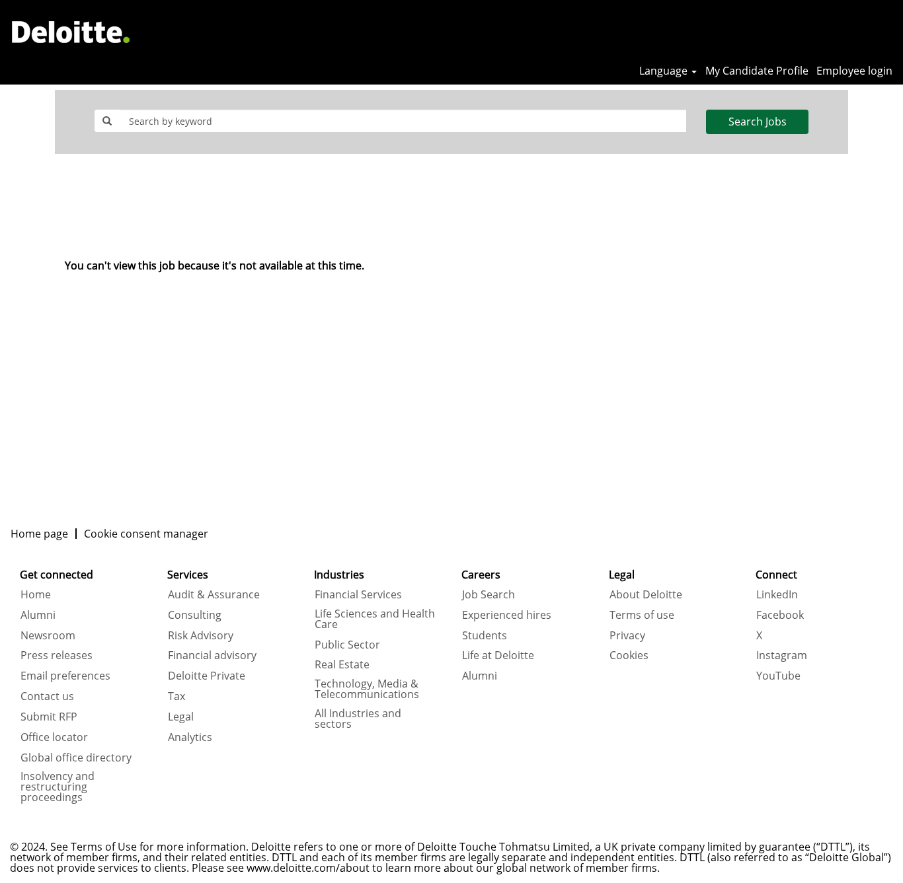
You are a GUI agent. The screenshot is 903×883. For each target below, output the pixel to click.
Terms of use (641, 615)
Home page (39, 533)
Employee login (854, 71)
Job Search (488, 594)
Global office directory (76, 757)
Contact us (47, 696)
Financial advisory (212, 655)
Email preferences (65, 676)
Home (35, 594)
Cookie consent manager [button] (146, 533)
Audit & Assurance (214, 594)
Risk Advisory (200, 635)
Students (484, 635)
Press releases (56, 655)
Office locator (54, 737)
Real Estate (342, 664)
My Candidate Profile (756, 71)
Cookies (628, 655)
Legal (181, 717)
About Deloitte (645, 594)
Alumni (38, 615)
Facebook (780, 615)
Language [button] (664, 71)
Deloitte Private (206, 676)
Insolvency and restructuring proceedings (57, 786)
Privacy (627, 635)
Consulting (194, 615)
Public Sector (347, 645)
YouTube (778, 676)
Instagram (781, 655)
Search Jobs (757, 121)
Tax (176, 696)
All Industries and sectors (358, 718)
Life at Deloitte (498, 655)
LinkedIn (777, 594)
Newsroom (47, 635)
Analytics (190, 737)
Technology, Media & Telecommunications (367, 689)
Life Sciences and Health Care (375, 619)
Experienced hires (506, 615)
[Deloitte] (71, 32)
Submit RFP (48, 717)
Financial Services (358, 594)
